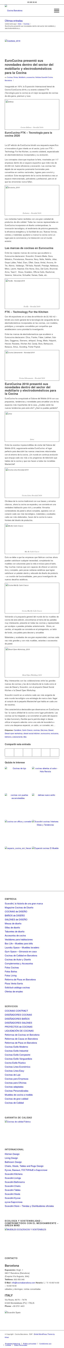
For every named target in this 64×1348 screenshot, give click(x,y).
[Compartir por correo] (54, 752)
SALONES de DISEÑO (16, 919)
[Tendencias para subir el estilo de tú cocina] (45, 806)
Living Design (11, 1157)
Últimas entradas (14, 20)
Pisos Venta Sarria (14, 983)
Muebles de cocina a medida (19, 1094)
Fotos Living (11, 975)
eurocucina (45, 733)
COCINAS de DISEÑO (16, 911)
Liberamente (17, 737)
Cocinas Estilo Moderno (16, 1046)
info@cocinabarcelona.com (23, 1282)
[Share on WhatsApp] (27, 752)
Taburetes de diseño (14, 931)
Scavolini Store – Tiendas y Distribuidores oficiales (29, 1205)
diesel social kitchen (32, 733)
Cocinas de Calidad (14, 1102)
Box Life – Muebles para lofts (19, 943)
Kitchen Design (12, 1153)
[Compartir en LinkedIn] (45, 752)
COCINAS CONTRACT (16, 1010)
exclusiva (54, 733)
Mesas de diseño (13, 923)
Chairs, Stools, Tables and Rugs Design (24, 1165)
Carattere (17, 730)
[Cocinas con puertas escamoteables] (18, 806)
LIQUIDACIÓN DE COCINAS (19, 1030)
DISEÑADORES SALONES (18, 1022)
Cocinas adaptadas (14, 1086)
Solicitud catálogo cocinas (17, 987)
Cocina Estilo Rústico (15, 1062)
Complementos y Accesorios (19, 963)
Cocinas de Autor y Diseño (18, 959)
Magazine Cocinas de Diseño (19, 907)
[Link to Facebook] (30, 1340)
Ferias (16, 77)
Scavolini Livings (13, 1177)
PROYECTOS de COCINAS (18, 1026)
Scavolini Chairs (13, 1185)
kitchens (8, 737)
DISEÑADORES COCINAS (18, 1014)
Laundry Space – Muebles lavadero (22, 947)
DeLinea (44, 730)
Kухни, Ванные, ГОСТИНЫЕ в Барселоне (26, 1169)
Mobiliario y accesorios (27, 77)
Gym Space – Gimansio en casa (21, 951)
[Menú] (55, 10)
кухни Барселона (13, 1201)
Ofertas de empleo (14, 991)
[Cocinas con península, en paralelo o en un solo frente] (45, 833)
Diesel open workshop (14, 733)
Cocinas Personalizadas (16, 1090)
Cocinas (10, 77)
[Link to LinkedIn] (52, 1340)
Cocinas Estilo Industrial (16, 1050)
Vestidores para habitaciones (19, 939)
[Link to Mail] (57, 1340)
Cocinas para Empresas (16, 1078)
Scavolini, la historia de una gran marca (24, 903)
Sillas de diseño (12, 927)
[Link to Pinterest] (48, 1340)
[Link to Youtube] (43, 1340)
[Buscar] (48, 10)
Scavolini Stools (12, 1193)
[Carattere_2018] (28, 48)
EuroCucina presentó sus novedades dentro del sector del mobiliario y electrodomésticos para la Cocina (29, 66)
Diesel (50, 730)
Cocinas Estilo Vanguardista (18, 1058)
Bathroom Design (13, 1161)
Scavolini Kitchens (14, 1173)
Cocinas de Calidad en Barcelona (21, 955)
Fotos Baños (11, 971)
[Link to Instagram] (39, 1340)
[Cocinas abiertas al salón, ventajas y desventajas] (45, 780)
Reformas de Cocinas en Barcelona (22, 1034)
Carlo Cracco (27, 730)
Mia (25, 737)
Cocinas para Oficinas (15, 1082)
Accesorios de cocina (15, 935)
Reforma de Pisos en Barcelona (20, 979)
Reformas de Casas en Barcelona (21, 1038)
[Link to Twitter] (34, 1340)
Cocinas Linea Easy (14, 1070)
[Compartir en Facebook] (9, 752)
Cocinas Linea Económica (17, 1066)
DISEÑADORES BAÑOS (17, 1018)
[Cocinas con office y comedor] (18, 833)
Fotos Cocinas (12, 967)
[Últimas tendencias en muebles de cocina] (45, 860)
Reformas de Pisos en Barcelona (21, 1042)
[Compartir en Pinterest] (36, 752)
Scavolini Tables (13, 1189)
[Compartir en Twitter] (18, 752)
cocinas (36, 730)
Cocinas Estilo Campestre (17, 1054)
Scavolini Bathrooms (15, 1181)
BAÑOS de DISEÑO (15, 915)
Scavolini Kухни (12, 1197)
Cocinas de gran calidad (16, 1098)
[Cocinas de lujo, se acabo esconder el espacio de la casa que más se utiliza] (18, 780)
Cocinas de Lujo (12, 1074)
